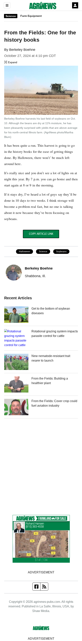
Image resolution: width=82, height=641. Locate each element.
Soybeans (61, 251)
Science (11, 16)
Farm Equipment (31, 15)
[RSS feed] (44, 586)
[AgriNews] (42, 5)
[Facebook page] (36, 586)
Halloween (24, 251)
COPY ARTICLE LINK (41, 234)
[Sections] (7, 5)
